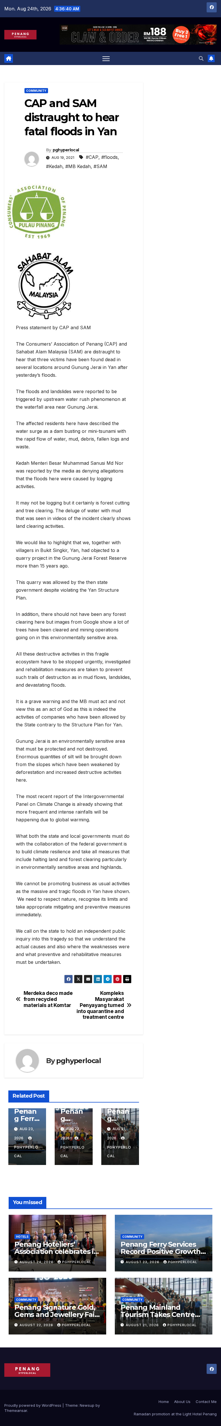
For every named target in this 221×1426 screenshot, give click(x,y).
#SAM (100, 166)
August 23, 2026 (143, 1262)
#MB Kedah (78, 166)
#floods (109, 157)
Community (36, 90)
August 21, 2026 (143, 1325)
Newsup (87, 1405)
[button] (201, 58)
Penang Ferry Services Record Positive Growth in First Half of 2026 (161, 1251)
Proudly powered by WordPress (33, 1405)
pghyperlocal (66, 150)
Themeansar (15, 1410)
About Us (182, 1401)
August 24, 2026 (37, 1262)
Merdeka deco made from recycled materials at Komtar (48, 999)
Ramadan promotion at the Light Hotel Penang (175, 1414)
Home (164, 1401)
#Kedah (54, 166)
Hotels (22, 1236)
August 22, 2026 (37, 1325)
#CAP (92, 157)
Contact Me (206, 1401)
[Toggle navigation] (106, 58)
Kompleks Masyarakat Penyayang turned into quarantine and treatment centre (100, 1005)
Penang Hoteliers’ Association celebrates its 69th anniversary (57, 1251)
